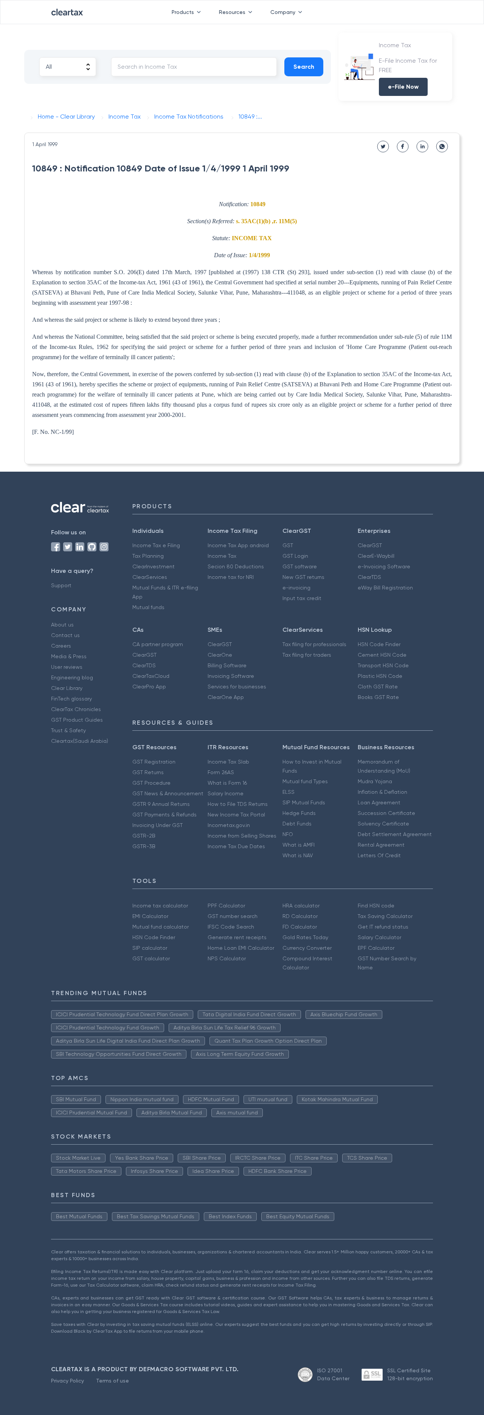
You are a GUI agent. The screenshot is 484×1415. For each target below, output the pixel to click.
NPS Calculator (227, 958)
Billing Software (227, 665)
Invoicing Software (231, 676)
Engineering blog (72, 677)
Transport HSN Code (383, 665)
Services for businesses (237, 687)
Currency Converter (307, 948)
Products (183, 12)
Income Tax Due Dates (236, 846)
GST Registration (153, 762)
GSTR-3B (143, 846)
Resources (232, 12)
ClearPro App (149, 687)
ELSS (288, 792)
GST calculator (151, 958)
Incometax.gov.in (229, 825)
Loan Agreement (379, 802)
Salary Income (226, 793)
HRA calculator (301, 906)
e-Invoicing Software (384, 566)
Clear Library (66, 688)
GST (287, 545)
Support (61, 585)
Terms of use (112, 1381)
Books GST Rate (378, 697)
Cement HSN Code (382, 655)
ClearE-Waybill (376, 556)
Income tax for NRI (231, 577)
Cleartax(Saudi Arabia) (79, 741)
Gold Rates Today (305, 937)
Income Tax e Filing (156, 545)
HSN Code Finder (379, 644)
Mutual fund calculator (160, 927)
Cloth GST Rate (378, 687)
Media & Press (69, 656)
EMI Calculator (150, 916)
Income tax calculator (160, 906)
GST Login (295, 556)
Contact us (65, 635)
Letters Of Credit (379, 855)
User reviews (66, 667)
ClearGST (370, 545)
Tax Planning (148, 556)
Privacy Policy (67, 1381)
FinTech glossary (71, 699)
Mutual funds (148, 607)
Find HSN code (376, 906)
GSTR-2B (143, 836)
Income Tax (222, 556)
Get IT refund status (383, 927)
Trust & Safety (68, 730)
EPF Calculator (376, 948)
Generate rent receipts (237, 937)
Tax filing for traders (306, 655)
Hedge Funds (299, 813)
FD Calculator (299, 927)
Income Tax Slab (228, 762)
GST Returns (148, 772)
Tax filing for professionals (314, 644)
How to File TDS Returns (238, 804)
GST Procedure (151, 783)
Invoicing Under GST (157, 825)
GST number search (233, 916)
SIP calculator (149, 948)
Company (282, 12)
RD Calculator (300, 916)
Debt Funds (297, 824)
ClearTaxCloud (150, 676)
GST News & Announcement (167, 793)
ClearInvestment (153, 566)
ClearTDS (369, 577)
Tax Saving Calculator (385, 916)
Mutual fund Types (305, 781)
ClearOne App (226, 697)
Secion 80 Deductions (236, 566)
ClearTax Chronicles (76, 709)
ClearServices (149, 577)
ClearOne (220, 655)
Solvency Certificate (383, 824)
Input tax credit (301, 598)
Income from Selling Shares (242, 836)
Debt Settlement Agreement (395, 834)
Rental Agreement (381, 845)
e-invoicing (296, 588)
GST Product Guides (77, 720)
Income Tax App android (238, 545)
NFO (287, 834)
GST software (299, 566)
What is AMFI (298, 845)
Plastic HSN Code (380, 676)
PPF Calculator (226, 906)
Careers (61, 646)
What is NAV (297, 855)
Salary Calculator (379, 937)
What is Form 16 (227, 783)
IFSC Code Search (231, 927)
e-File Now (403, 86)
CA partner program (157, 644)
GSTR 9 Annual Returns (161, 804)
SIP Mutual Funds (303, 802)
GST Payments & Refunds (164, 815)
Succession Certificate (386, 813)
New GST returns (303, 577)
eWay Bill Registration (385, 588)
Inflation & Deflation (382, 792)
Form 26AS (221, 772)
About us (62, 625)
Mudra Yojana (375, 781)
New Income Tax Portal (236, 815)
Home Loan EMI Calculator (241, 948)
